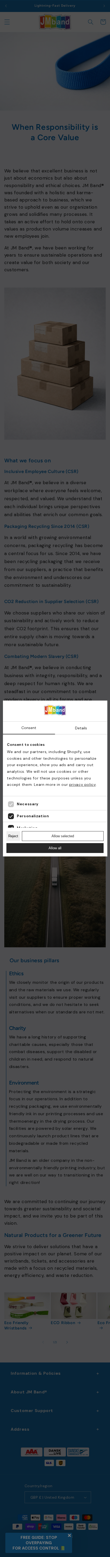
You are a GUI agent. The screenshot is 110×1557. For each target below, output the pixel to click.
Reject (13, 836)
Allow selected (63, 836)
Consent (28, 727)
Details (81, 728)
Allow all (55, 848)
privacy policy (82, 784)
